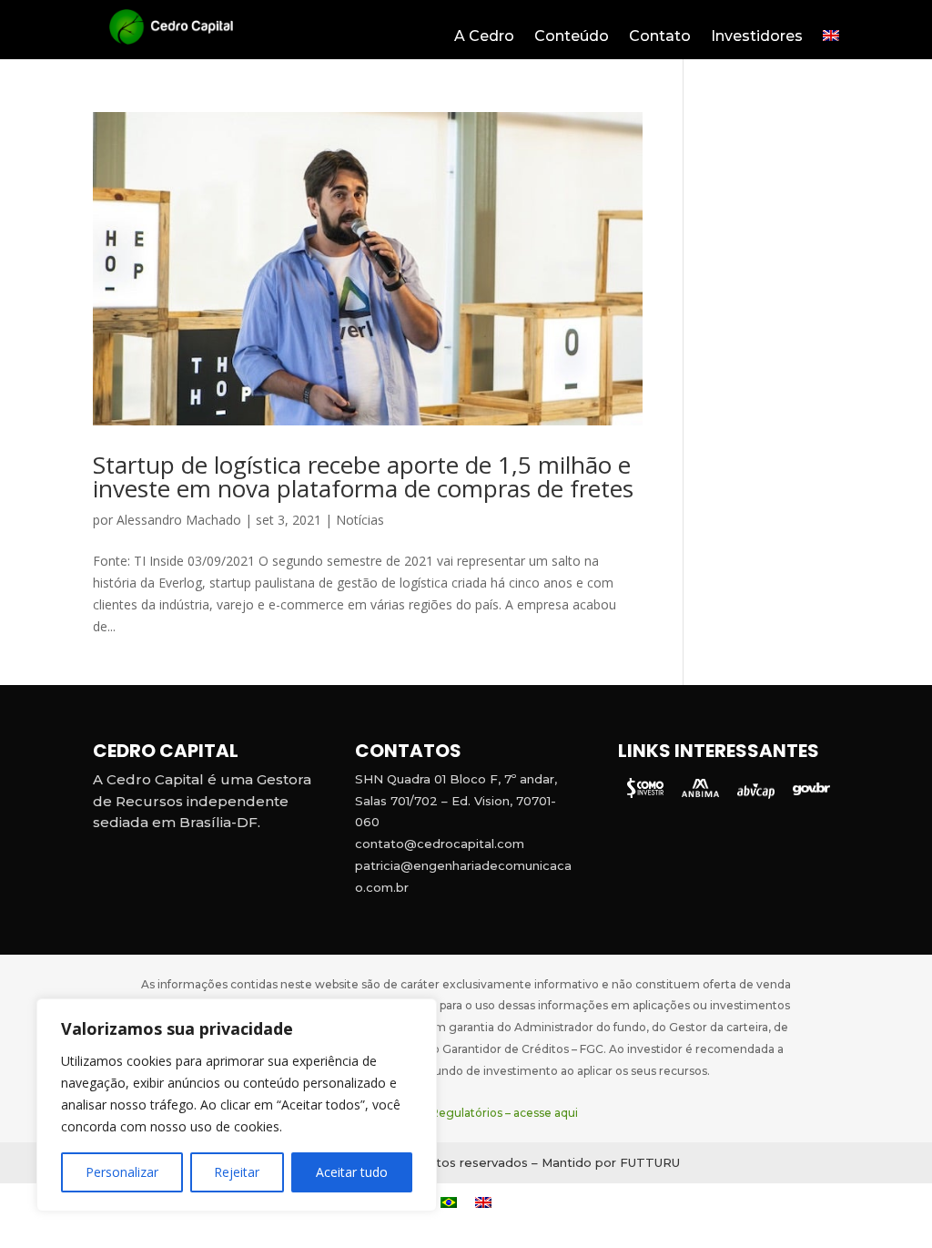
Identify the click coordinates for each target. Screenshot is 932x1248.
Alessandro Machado (178, 519)
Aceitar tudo (352, 1172)
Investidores (757, 37)
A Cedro (484, 37)
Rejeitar (236, 1172)
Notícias (360, 519)
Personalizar (122, 1172)
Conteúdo (571, 37)
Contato (660, 37)
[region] (236, 1105)
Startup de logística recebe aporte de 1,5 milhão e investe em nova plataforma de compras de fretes (363, 476)
